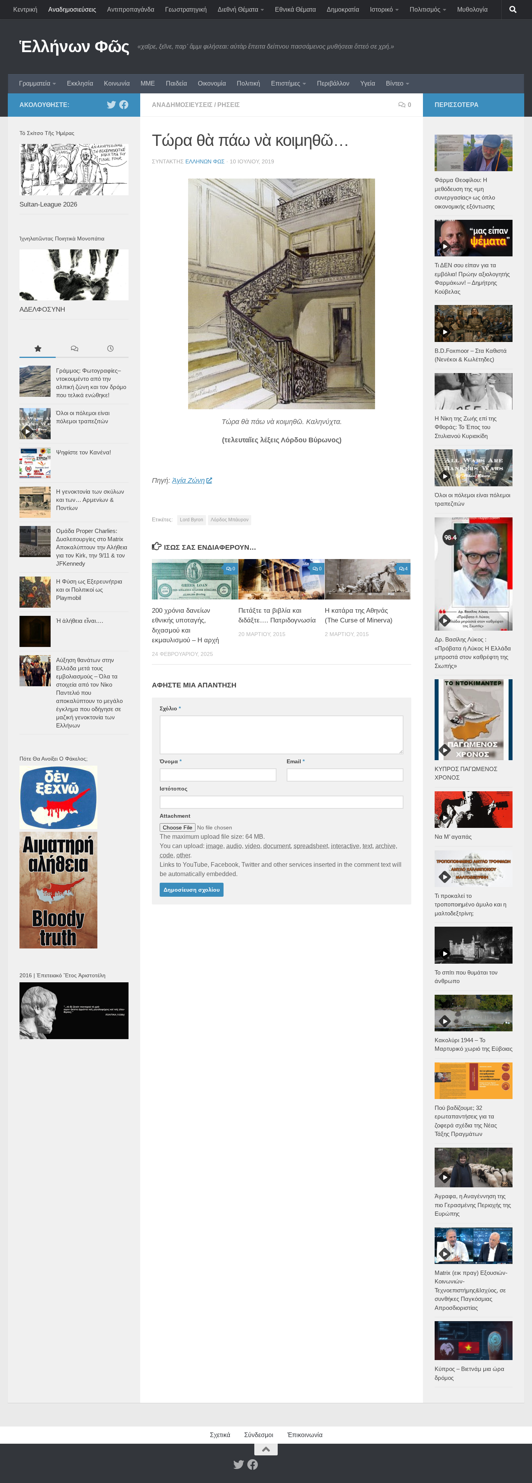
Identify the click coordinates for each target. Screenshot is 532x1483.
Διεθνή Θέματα (238, 9)
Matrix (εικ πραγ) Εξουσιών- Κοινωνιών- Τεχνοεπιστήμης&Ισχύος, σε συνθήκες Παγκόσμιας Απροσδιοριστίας (471, 1290)
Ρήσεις (228, 105)
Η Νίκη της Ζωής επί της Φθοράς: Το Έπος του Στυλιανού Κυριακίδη (466, 427)
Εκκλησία (80, 83)
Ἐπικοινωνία (304, 1435)
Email (296, 761)
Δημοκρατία (343, 9)
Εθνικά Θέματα (295, 9)
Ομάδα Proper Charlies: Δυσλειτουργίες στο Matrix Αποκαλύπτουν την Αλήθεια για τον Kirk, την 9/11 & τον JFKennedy (91, 547)
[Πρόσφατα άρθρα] (110, 349)
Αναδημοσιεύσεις (72, 9)
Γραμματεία (34, 83)
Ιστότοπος (173, 788)
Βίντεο (394, 83)
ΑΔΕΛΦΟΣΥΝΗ (42, 309)
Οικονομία (212, 83)
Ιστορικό (381, 9)
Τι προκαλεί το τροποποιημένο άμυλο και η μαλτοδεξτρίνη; (470, 904)
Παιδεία (176, 83)
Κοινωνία (117, 83)
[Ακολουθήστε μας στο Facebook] (124, 104)
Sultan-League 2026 (48, 204)
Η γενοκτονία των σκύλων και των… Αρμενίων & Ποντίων (90, 499)
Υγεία (367, 83)
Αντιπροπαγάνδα (130, 9)
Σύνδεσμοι (258, 1435)
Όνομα (170, 761)
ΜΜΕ (148, 83)
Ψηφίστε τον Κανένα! (83, 452)
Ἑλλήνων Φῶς (74, 46)
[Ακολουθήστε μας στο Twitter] (111, 104)
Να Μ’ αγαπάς (453, 836)
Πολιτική (248, 83)
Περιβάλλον (333, 83)
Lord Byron (191, 519)
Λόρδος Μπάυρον (229, 519)
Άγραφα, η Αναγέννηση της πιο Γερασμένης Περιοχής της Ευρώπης (473, 1205)
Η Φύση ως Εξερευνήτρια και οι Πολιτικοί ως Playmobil (89, 589)
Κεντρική (25, 9)
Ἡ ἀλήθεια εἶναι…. (79, 620)
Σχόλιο (170, 708)
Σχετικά (220, 1435)
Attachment (175, 816)
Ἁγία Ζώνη (188, 480)
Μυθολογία (472, 9)
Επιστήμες (285, 83)
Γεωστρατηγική (186, 9)
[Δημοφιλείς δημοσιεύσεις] (37, 349)
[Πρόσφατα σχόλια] (74, 349)
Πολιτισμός (425, 9)
